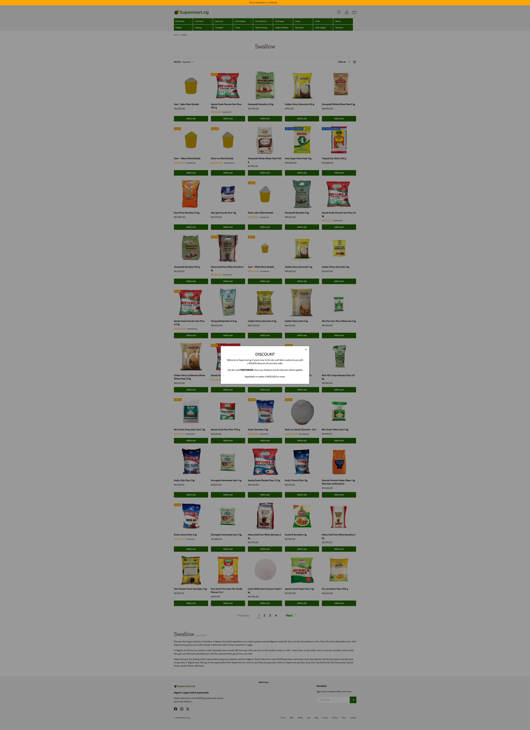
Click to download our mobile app (263, 2)
